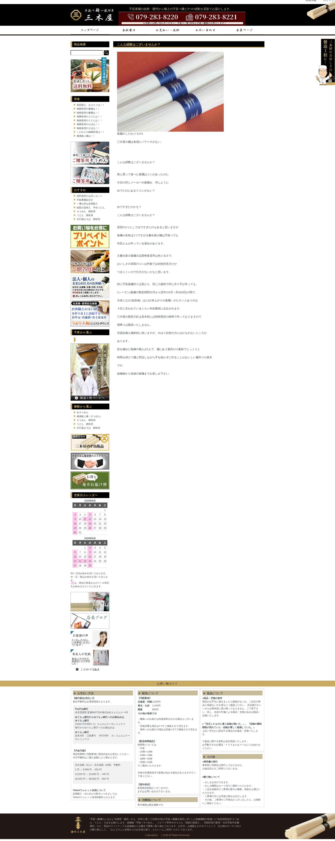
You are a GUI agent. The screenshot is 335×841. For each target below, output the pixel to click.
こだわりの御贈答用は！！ (91, 132)
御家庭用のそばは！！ (88, 128)
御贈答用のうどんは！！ (89, 116)
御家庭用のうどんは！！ (89, 120)
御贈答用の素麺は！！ (88, 108)
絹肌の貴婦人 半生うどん (91, 207)
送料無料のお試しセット (89, 196)
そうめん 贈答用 (86, 211)
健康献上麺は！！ (86, 136)
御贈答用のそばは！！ (88, 124)
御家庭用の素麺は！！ (88, 112)
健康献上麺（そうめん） (89, 416)
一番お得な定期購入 (87, 203)
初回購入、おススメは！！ (91, 105)
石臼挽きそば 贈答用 (88, 219)
